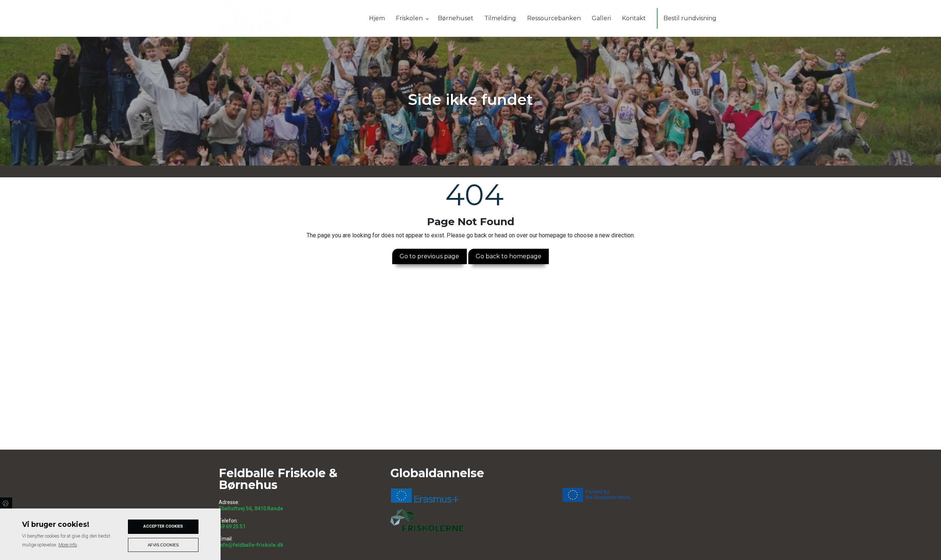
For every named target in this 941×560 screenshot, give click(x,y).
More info (67, 544)
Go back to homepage (508, 256)
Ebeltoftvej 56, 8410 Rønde (251, 508)
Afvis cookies (163, 545)
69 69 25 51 (232, 526)
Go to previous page (429, 256)
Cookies (6, 502)
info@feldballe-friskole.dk (251, 545)
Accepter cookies (163, 526)
